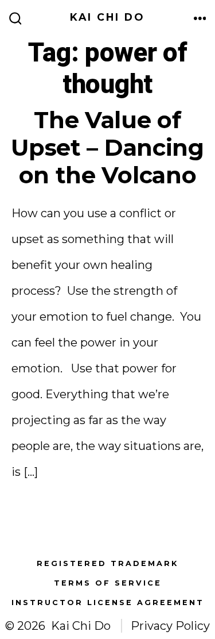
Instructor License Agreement (107, 602)
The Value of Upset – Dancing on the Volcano (107, 147)
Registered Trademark (107, 563)
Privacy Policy (170, 626)
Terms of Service (108, 583)
